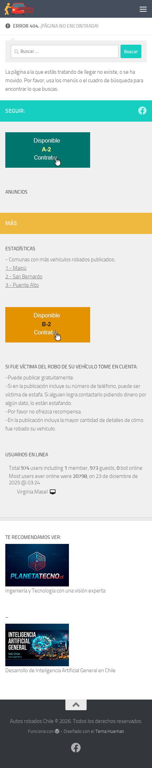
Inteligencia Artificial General (66, 670)
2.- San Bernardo (23, 276)
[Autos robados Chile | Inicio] (24, 9)
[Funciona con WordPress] (57, 731)
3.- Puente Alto (22, 285)
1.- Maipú (16, 268)
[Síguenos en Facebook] (142, 110)
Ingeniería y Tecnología (30, 591)
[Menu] (143, 9)
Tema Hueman (109, 731)
